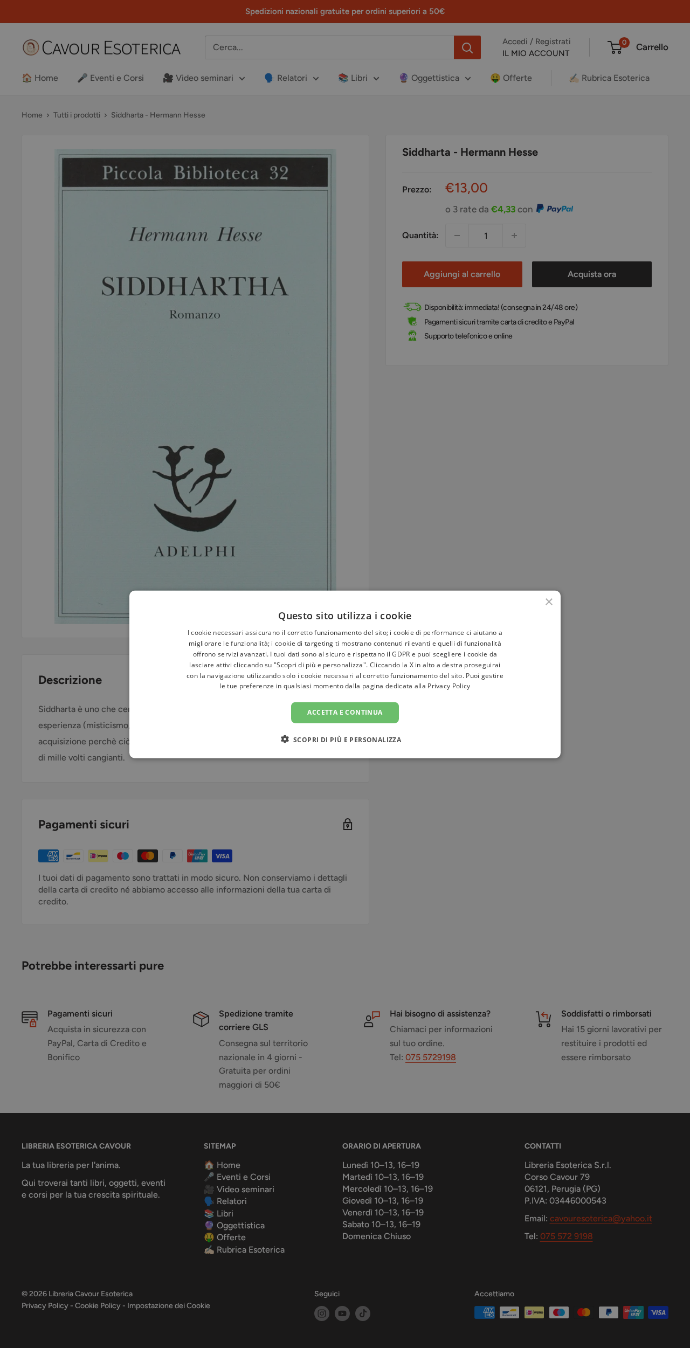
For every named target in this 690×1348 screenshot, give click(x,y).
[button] (345, 739)
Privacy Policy (448, 685)
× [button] (548, 602)
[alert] (345, 674)
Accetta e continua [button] (344, 711)
